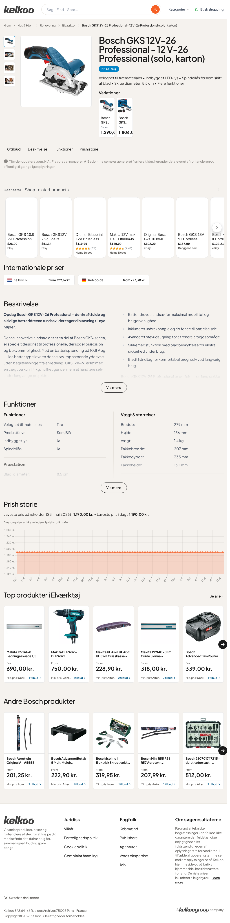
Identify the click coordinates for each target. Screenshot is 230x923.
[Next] (222, 644)
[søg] (155, 9)
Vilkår (68, 828)
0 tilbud (14, 149)
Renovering (48, 25)
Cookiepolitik (75, 846)
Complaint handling (81, 855)
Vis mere (113, 387)
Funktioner (64, 149)
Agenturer (128, 846)
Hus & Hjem (25, 25)
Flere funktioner (170, 83)
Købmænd (129, 828)
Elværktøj (68, 25)
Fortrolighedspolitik (81, 837)
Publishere (129, 837)
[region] (161, 117)
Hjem (7, 25)
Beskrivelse (37, 149)
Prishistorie (89, 149)
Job (123, 864)
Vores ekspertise (134, 855)
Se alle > (217, 596)
